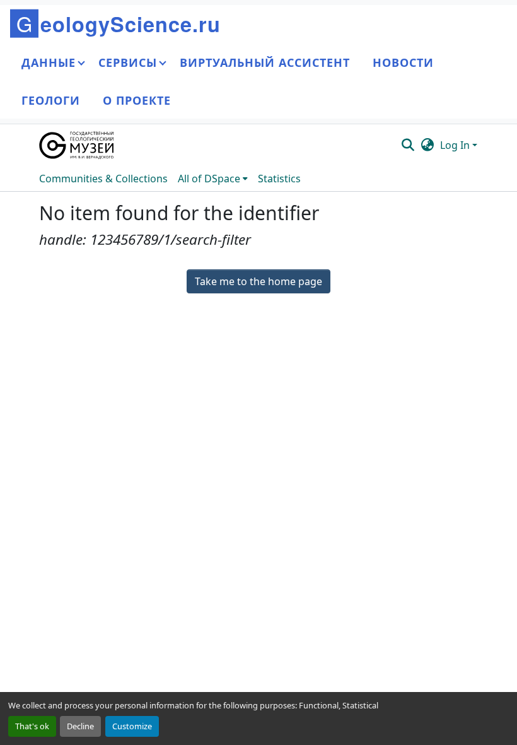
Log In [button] (456, 145)
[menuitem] (213, 178)
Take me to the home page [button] (258, 281)
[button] (77, 145)
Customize (132, 726)
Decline (80, 726)
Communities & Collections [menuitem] (103, 178)
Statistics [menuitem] (279, 178)
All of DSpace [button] (209, 178)
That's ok (32, 726)
